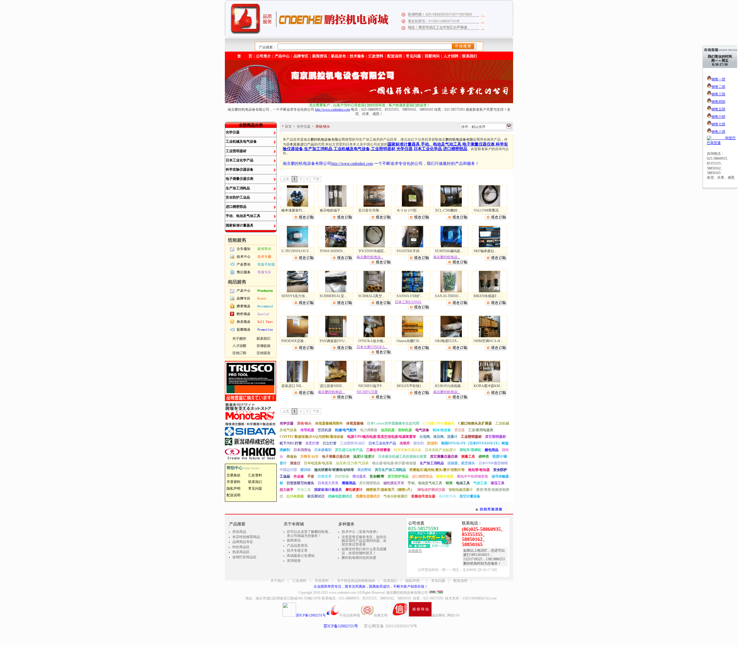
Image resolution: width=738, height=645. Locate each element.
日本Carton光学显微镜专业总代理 (393, 423)
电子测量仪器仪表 (239, 179)
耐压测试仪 (316, 496)
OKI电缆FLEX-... (448, 341)
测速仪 (295, 463)
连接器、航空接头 (461, 463)
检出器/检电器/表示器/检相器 (394, 463)
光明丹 (405, 443)
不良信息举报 (349, 615)
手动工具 (304, 490)
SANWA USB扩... (410, 296)
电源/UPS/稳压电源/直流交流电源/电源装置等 (381, 437)
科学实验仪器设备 (239, 169)
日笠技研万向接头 (300, 483)
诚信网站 (438, 615)
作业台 (292, 456)
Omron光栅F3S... (409, 341)
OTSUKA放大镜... (372, 341)
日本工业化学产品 (239, 160)
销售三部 (718, 94)
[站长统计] (436, 593)
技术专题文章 (297, 550)
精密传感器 (444, 476)
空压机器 (325, 430)
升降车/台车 (309, 456)
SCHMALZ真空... (371, 296)
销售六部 (718, 117)
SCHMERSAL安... (333, 296)
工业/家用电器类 (480, 430)
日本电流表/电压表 (318, 463)
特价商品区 (241, 547)
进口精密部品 (236, 207)
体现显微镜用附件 (329, 423)
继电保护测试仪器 (431, 490)
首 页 (244, 56)
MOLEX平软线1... (410, 386)
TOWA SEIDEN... (332, 251)
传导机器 (307, 430)
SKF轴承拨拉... (485, 251)
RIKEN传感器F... (486, 296)
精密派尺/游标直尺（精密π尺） (390, 490)
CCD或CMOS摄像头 (439, 423)
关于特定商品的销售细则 (356, 581)
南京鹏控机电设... (370, 257)
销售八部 (718, 132)
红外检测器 (295, 496)
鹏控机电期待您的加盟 (359, 558)
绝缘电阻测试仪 (340, 496)
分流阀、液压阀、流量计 (438, 437)
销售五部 (718, 109)
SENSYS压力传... (294, 296)
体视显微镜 (355, 423)
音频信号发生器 (423, 496)
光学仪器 (233, 132)
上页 (285, 179)
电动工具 (463, 483)
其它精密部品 (369, 483)
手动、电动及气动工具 (243, 216)
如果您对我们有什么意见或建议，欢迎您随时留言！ (364, 551)
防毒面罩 (325, 476)
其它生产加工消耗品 (390, 470)
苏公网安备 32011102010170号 (390, 626)
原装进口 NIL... (292, 386)
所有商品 (239, 532)
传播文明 (380, 615)
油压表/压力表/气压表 (352, 463)
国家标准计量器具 (239, 225)
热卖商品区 (241, 552)
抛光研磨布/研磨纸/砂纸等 (334, 470)
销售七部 (718, 124)
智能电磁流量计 (461, 490)
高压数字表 (447, 496)
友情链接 (294, 561)
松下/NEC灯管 (291, 443)
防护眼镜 (342, 476)
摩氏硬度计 (354, 490)
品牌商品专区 (242, 542)
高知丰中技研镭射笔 (472, 476)
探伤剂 (418, 443)
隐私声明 (412, 581)
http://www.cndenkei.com (332, 110)
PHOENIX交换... (293, 341)
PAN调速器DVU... (333, 341)
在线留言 (415, 551)
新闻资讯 (319, 56)
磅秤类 (484, 456)
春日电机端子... (331, 210)
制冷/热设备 (442, 430)
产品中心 (282, 56)
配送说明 (460, 581)
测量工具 (468, 456)
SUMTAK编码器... (449, 251)
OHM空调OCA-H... (488, 341)
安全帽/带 (377, 476)
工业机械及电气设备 (241, 141)
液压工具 (497, 483)
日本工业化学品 (428, 148)
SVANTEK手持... (409, 251)
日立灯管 (329, 443)
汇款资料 (299, 581)
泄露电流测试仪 (368, 496)
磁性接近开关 (393, 483)
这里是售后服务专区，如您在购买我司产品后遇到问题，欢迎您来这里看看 (364, 540)
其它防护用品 (398, 476)
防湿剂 (432, 443)
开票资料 (322, 581)
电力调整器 (368, 430)
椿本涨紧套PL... (293, 210)
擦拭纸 (305, 470)
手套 (310, 476)
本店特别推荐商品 (246, 537)
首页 (288, 127)
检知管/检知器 (479, 470)
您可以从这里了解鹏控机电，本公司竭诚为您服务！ (309, 534)
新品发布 (338, 56)
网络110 (453, 615)
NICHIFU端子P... (371, 386)
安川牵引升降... (370, 210)
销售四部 (718, 102)
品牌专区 (300, 56)
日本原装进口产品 (300, 144)
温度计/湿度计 (364, 456)
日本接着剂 (323, 450)
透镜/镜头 (304, 423)
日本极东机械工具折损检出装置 (402, 456)
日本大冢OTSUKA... (372, 347)
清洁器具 (359, 476)
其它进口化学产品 (349, 450)
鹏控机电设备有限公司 (327, 139)
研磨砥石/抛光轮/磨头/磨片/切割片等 (437, 470)
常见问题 (438, 581)
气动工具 (480, 483)
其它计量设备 (470, 496)
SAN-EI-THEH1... (448, 296)
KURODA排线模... (449, 386)
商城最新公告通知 (301, 556)
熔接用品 (349, 483)
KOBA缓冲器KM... (488, 386)
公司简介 (263, 56)
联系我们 (469, 56)
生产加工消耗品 (238, 188)
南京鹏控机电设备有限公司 (407, 593)
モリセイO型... (408, 210)
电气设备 (422, 430)
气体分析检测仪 (395, 496)
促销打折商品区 (244, 557)
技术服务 (357, 56)
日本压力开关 (328, 483)
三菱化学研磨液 (378, 450)
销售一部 (718, 79)
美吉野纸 (364, 470)
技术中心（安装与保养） (361, 532)
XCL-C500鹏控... (447, 210)
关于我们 (277, 581)
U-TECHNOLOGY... (296, 251)
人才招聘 (450, 56)
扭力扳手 (286, 490)
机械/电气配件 (346, 430)
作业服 (298, 476)
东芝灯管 (312, 443)
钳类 (449, 483)
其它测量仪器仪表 (444, 456)
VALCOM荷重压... (487, 210)
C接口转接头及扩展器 (475, 423)
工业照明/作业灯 (352, 443)
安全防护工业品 (238, 197)
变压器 (459, 430)
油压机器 (388, 430)
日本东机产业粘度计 (440, 450)
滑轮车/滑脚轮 (470, 450)
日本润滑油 (302, 450)
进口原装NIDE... (332, 386)
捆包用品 (491, 450)
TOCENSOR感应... (372, 251)
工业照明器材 (236, 151)
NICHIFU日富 (367, 392)
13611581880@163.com (479, 598)
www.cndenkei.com (342, 593)
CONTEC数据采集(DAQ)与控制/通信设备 (312, 437)
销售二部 (718, 87)
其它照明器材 (495, 437)
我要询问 (432, 56)
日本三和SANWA (408, 302)
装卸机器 (405, 430)
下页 (315, 179)
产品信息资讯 (297, 546)
